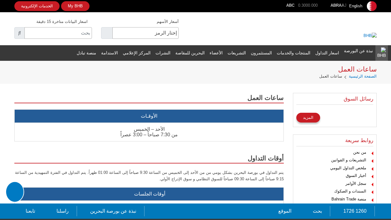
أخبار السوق (356, 175)
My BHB (75, 6)
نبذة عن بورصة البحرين (113, 211)
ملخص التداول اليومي (348, 168)
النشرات (162, 52)
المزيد (308, 117)
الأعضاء (216, 52)
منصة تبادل (86, 52)
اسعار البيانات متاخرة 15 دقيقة (62, 21)
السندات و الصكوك (350, 191)
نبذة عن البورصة (358, 50)
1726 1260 (355, 211)
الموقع (284, 211)
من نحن (359, 152)
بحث (317, 211)
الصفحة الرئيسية (363, 76)
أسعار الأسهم (168, 21)
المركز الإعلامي (137, 52)
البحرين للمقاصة (190, 52)
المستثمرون (261, 52)
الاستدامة (109, 52)
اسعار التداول (327, 52)
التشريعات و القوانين (348, 160)
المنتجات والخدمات (293, 52)
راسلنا (63, 211)
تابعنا (30, 211)
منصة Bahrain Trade (348, 199)
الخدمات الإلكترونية (37, 6)
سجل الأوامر (355, 183)
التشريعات (237, 52)
